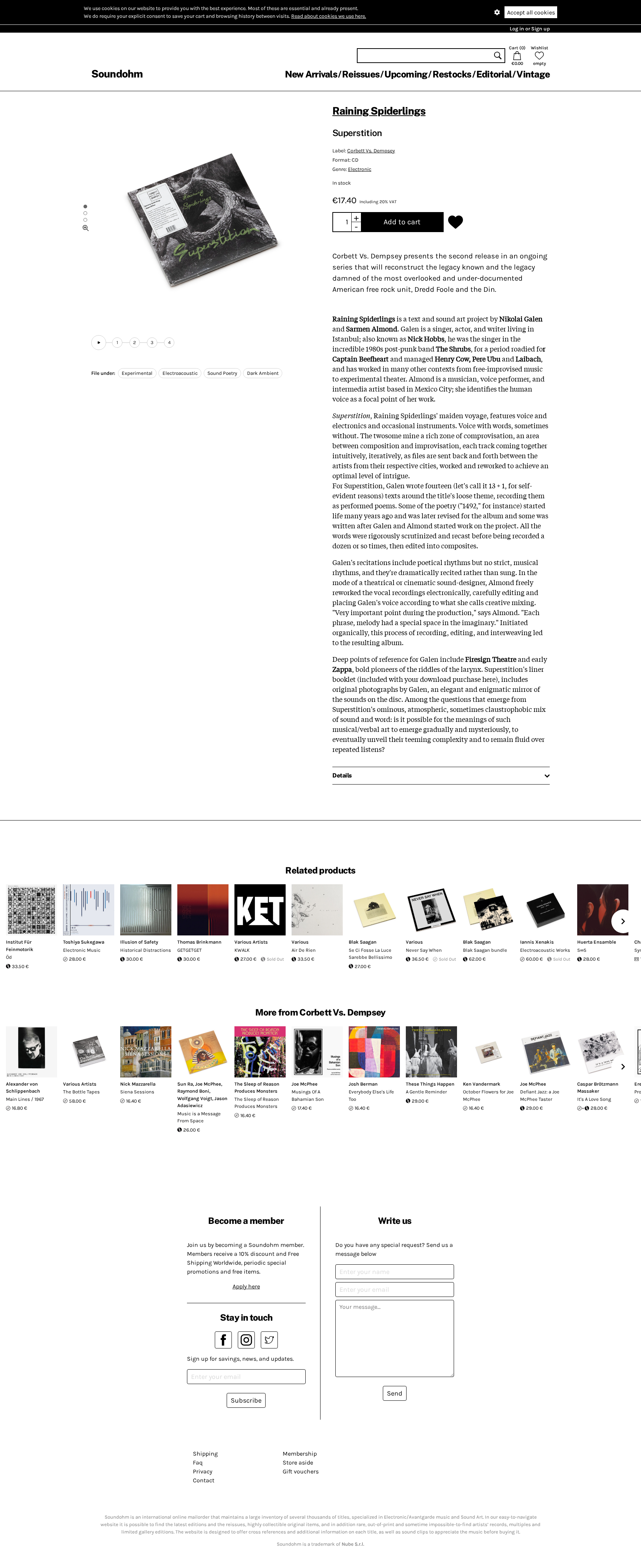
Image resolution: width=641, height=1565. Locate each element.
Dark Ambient (263, 373)
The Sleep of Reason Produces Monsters (256, 1102)
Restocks (452, 74)
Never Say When (424, 950)
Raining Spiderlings (378, 111)
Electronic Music (82, 950)
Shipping (205, 1453)
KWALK (242, 950)
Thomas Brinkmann (199, 942)
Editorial (494, 74)
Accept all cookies (531, 12)
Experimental (137, 373)
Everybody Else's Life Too (371, 1095)
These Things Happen (430, 1084)
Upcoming (405, 74)
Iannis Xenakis (537, 942)
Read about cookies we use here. (328, 16)
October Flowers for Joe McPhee (488, 1095)
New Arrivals (311, 74)
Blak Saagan (363, 942)
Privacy (202, 1471)
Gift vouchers (301, 1471)
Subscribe (246, 1400)
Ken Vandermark (481, 1084)
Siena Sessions (137, 1091)
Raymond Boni (193, 1091)
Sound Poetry (222, 373)
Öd (9, 957)
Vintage (533, 74)
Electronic (359, 169)
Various (300, 942)
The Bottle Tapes (81, 1091)
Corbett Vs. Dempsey (371, 151)
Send (394, 1393)
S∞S (581, 950)
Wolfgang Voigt (194, 1098)
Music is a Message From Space (199, 1117)
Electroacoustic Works (545, 950)
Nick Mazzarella (137, 1084)
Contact (203, 1480)
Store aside (298, 1462)
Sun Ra (185, 1084)
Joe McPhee (208, 1084)
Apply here (246, 1286)
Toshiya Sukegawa (83, 942)
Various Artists (251, 942)
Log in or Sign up (530, 29)
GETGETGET (189, 950)
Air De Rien (304, 950)
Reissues (360, 74)
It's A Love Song (594, 1099)
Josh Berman (363, 1084)
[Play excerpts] (98, 342)
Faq (198, 1462)
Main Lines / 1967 (25, 1099)
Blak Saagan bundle (485, 950)
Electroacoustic (180, 373)
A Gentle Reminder (426, 1091)
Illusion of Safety (139, 942)
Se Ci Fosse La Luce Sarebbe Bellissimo (370, 953)
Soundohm (116, 73)
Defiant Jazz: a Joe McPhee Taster (539, 1095)
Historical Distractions (145, 950)
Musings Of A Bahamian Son (308, 1095)
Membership (300, 1453)
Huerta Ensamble (596, 942)
